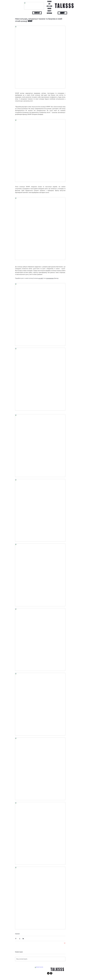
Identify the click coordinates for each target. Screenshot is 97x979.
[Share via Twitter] (19, 938)
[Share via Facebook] (16, 938)
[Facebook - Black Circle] (51, 973)
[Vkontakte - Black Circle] (48, 973)
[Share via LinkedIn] (23, 938)
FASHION (17, 933)
